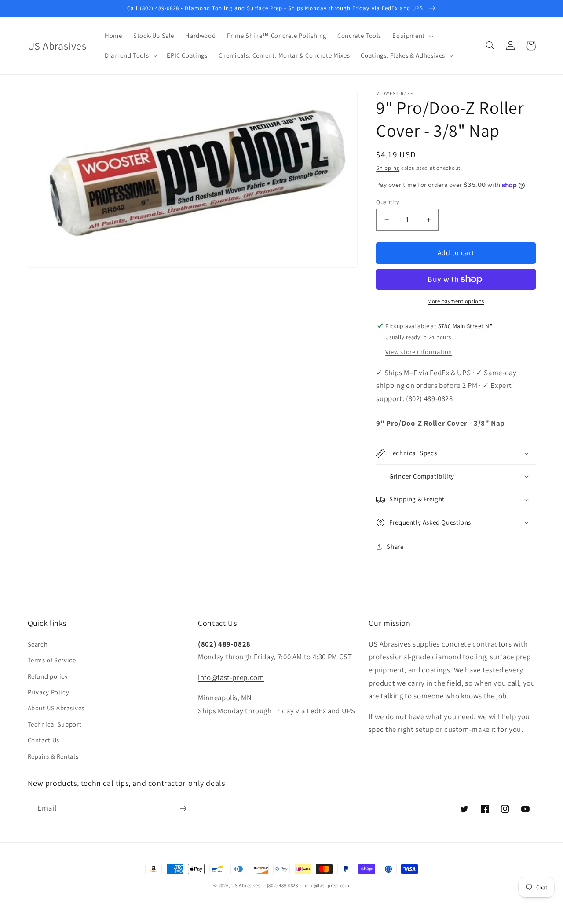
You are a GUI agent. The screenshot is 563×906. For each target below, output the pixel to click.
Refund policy (48, 676)
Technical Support (55, 724)
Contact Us (43, 740)
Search (38, 644)
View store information (418, 351)
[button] (412, 36)
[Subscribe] (183, 808)
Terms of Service (52, 660)
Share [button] (395, 547)
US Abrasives (245, 885)
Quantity (387, 202)
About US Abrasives (56, 708)
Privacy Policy (48, 692)
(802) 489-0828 (224, 644)
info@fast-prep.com (231, 677)
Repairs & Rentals (53, 756)
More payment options (456, 301)
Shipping (387, 168)
